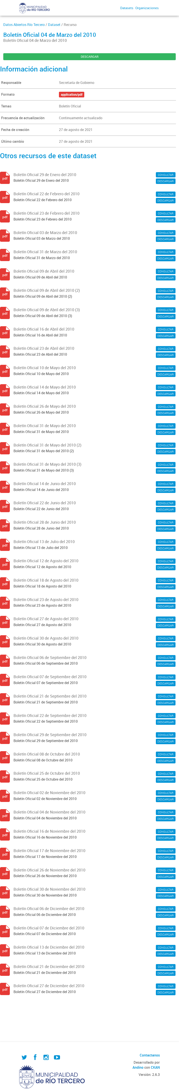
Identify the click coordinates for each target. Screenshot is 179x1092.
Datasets (126, 8)
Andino (138, 1067)
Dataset (54, 24)
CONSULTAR (166, 175)
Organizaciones (147, 8)
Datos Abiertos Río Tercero (24, 24)
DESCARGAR (89, 56)
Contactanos (150, 1055)
